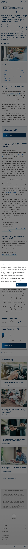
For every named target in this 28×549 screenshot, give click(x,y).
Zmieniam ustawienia (5, 284)
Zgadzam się (20, 285)
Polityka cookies (12, 281)
